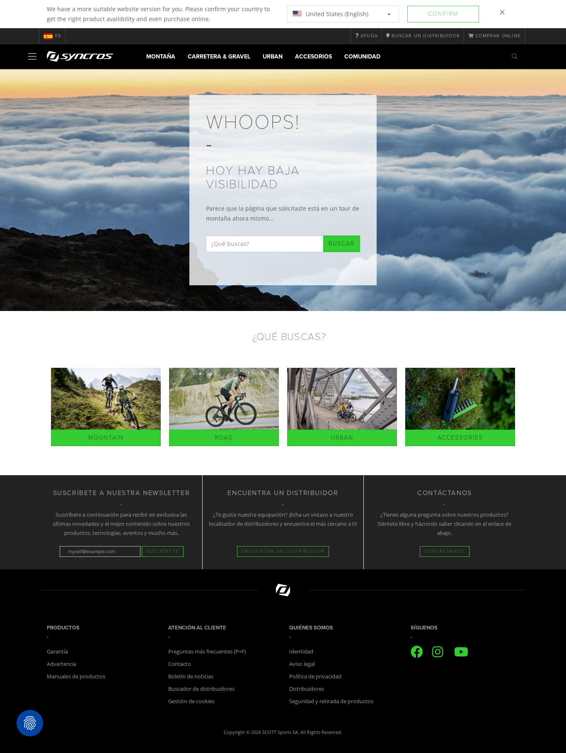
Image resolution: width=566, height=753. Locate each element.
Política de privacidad (315, 676)
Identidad (301, 651)
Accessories (460, 437)
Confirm (443, 13)
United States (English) (336, 14)
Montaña (160, 56)
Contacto (179, 664)
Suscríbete (162, 551)
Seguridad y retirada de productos (331, 701)
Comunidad (362, 56)
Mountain (106, 437)
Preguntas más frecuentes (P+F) (207, 651)
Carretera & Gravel (219, 56)
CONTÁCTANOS (444, 551)
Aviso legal (302, 664)
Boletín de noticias (190, 676)
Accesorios (313, 56)
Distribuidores (306, 688)
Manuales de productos (76, 676)
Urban (273, 56)
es (58, 36)
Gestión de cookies (191, 701)
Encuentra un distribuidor (283, 551)
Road (224, 437)
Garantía (57, 651)
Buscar (342, 243)
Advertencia (61, 664)
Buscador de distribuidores (201, 688)
